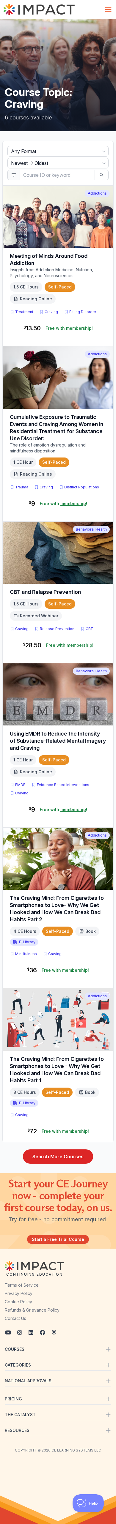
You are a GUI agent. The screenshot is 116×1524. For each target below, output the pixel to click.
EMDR (20, 784)
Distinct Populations (81, 487)
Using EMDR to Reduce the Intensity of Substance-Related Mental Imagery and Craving (58, 741)
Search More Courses (58, 1156)
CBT (90, 628)
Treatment (24, 312)
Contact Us (15, 1318)
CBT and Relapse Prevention (45, 592)
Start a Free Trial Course (58, 1239)
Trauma (21, 487)
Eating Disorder (82, 312)
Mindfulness (26, 954)
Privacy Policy (18, 1293)
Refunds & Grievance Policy (32, 1309)
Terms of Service (22, 1285)
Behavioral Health (91, 529)
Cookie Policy (18, 1301)
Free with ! (69, 328)
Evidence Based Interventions (63, 784)
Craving (51, 312)
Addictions (97, 193)
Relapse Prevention (57, 629)
